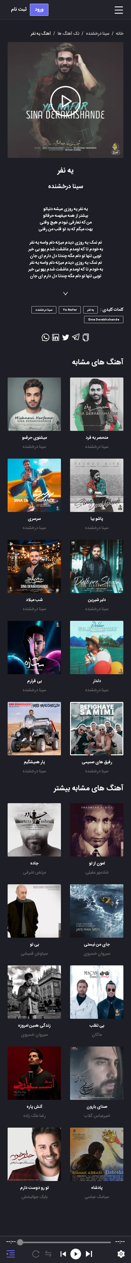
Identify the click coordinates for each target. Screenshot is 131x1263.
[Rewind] (75, 1254)
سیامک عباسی (96, 1197)
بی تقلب (97, 1025)
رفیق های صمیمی (97, 762)
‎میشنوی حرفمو (34, 438)
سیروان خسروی (96, 953)
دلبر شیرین (97, 600)
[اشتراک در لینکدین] (55, 339)
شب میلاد (34, 600)
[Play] (89, 1254)
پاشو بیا (96, 519)
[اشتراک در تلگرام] (76, 339)
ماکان (97, 1035)
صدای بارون (97, 1107)
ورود (39, 9)
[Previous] (63, 1254)
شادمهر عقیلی (96, 872)
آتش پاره (34, 1107)
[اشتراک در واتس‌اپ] (45, 339)
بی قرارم (34, 681)
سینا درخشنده (96, 447)
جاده (34, 863)
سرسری (34, 519)
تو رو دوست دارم (34, 1188)
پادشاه (96, 1188)
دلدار (97, 681)
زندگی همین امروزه (34, 1025)
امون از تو (97, 863)
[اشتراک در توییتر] (65, 339)
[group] (65, 1249)
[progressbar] (65, 1242)
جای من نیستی (97, 944)
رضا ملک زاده (34, 1116)
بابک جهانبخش (34, 1197)
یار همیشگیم (34, 762)
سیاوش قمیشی (34, 953)
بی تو (34, 944)
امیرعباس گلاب (97, 1116)
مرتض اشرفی (34, 872)
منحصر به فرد (97, 438)
